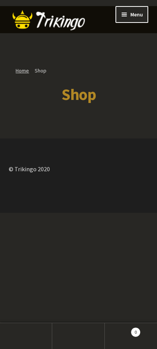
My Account (26, 336)
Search (78, 336)
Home (22, 70)
